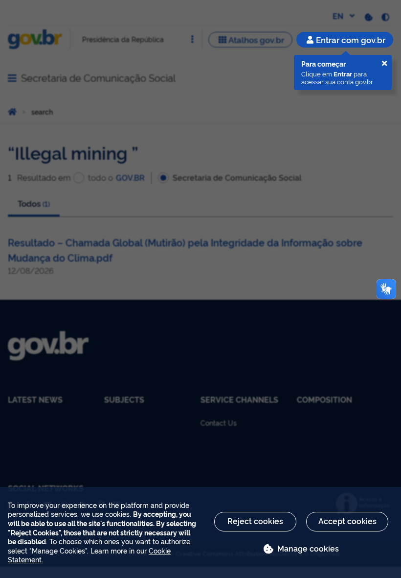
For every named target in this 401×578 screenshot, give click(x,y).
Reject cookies (255, 520)
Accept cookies (347, 520)
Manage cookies (308, 548)
